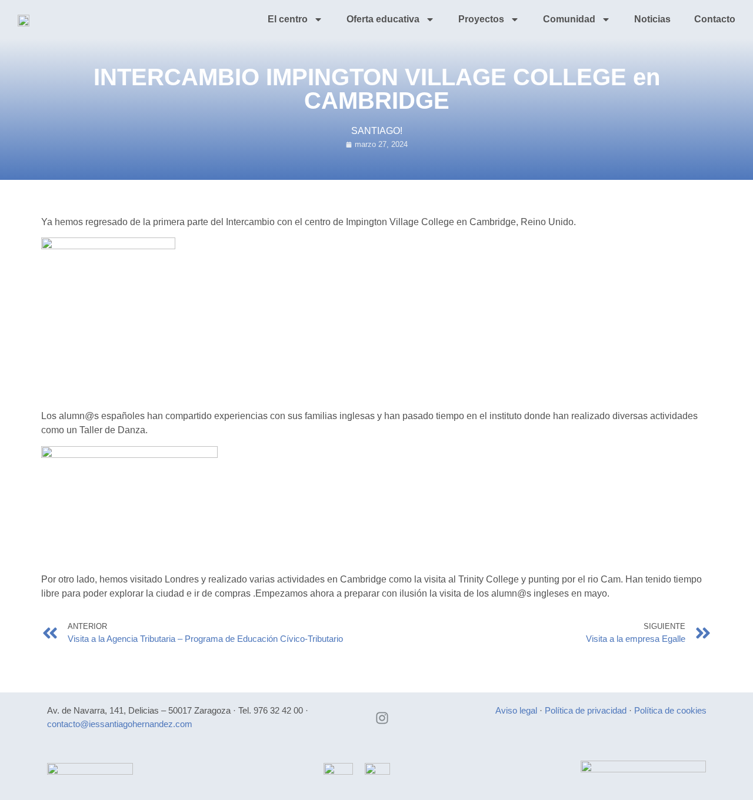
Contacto (714, 19)
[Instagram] (382, 717)
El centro (288, 19)
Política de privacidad (586, 710)
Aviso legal (516, 710)
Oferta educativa (382, 19)
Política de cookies (670, 710)
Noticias (652, 19)
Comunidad (569, 19)
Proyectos (481, 19)
